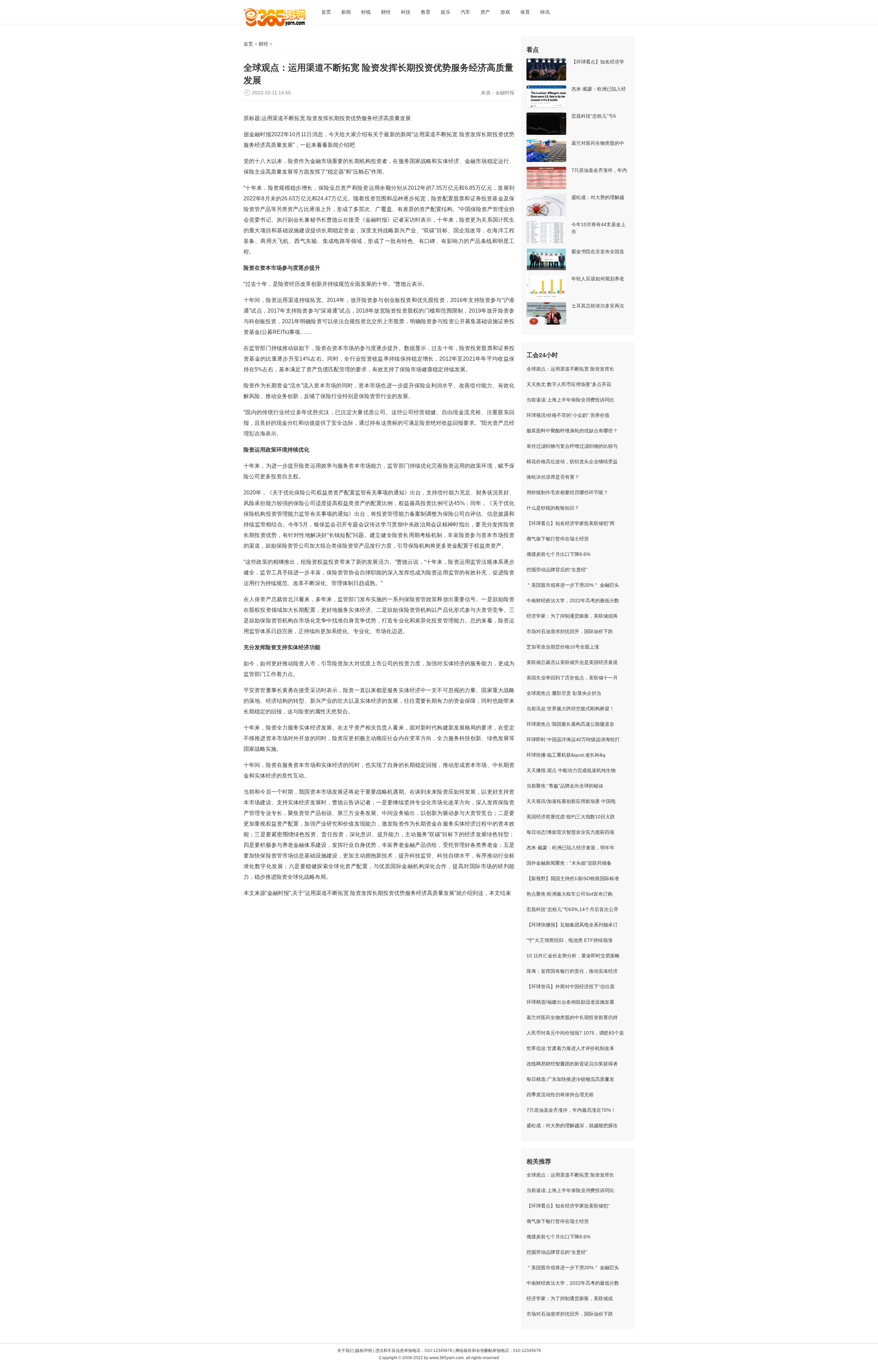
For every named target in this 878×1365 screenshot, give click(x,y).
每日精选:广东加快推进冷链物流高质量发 (570, 1079)
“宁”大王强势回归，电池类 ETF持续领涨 (569, 940)
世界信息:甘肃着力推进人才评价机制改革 (570, 1048)
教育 (425, 12)
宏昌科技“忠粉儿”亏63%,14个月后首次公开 (572, 909)
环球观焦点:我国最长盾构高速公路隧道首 (570, 724)
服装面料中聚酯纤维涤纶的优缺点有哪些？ (572, 430)
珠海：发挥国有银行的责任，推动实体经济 (572, 971)
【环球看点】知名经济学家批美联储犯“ (568, 1206)
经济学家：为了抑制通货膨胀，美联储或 (569, 1298)
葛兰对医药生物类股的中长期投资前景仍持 (572, 1017)
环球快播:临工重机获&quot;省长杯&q (565, 755)
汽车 (465, 12)
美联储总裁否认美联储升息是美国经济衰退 (572, 662)
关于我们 (345, 1350)
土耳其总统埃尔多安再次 (597, 305)
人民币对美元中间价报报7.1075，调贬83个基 (575, 1033)
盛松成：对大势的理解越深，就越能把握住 (572, 1125)
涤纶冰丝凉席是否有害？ (552, 477)
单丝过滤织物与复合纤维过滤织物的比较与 (572, 446)
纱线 (366, 12)
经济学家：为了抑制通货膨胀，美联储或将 (572, 616)
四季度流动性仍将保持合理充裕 (560, 1094)
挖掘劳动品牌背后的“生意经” (557, 569)
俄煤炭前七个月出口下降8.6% (558, 554)
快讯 (545, 12)
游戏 (505, 12)
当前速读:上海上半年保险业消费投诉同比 (570, 399)
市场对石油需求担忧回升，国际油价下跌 (569, 631)
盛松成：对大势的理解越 (597, 197)
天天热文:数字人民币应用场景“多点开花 (568, 384)
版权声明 (364, 1350)
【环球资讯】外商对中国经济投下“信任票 (570, 986)
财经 (386, 12)
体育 (525, 12)
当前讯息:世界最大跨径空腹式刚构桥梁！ (570, 708)
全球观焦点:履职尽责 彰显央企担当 (563, 693)
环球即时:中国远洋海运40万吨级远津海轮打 (573, 739)
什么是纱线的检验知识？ (552, 508)
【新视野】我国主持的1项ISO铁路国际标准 (572, 878)
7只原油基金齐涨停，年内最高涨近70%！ (571, 1110)
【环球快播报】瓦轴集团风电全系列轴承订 (572, 925)
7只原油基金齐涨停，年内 (599, 170)
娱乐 (445, 12)
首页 (326, 12)
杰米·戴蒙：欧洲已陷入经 (598, 89)
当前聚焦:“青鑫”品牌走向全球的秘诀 (564, 786)
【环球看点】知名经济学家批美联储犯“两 (570, 523)
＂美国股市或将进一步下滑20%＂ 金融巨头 (572, 585)
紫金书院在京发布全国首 (597, 251)
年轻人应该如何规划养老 (597, 278)
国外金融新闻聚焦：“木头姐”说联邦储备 (569, 863)
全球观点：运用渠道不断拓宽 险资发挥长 (570, 369)
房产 (485, 12)
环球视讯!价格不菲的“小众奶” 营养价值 (567, 415)
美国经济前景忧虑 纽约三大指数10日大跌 (570, 816)
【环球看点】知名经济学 (597, 62)
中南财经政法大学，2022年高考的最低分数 (572, 600)
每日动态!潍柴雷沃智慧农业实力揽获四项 (570, 832)
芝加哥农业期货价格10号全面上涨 (562, 647)
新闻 (346, 12)
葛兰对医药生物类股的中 (597, 143)
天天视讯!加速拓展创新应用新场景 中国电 (571, 801)
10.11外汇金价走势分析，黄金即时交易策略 (573, 955)
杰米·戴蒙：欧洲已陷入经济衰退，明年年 (570, 847)
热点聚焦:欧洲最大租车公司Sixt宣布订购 (569, 894)
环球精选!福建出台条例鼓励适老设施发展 (570, 1002)
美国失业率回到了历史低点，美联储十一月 (572, 677)
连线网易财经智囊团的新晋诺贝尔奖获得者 (572, 1063)
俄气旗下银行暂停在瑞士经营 (557, 538)
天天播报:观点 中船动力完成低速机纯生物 (571, 770)
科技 (406, 12)
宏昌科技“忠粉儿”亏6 (593, 116)
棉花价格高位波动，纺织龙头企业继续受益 (572, 461)
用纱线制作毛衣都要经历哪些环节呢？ (567, 492)
